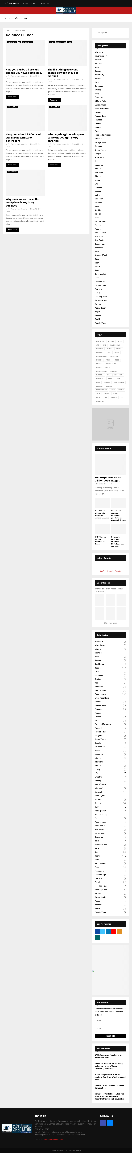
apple (120, 341)
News (97, 206)
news (98, 382)
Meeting (98, 191)
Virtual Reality (100, 308)
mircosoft (100, 378)
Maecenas (100, 375)
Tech (97, 278)
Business (98, 78)
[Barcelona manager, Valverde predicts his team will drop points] (118, 503)
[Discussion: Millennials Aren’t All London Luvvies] (102, 503)
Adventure (99, 52)
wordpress (100, 401)
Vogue (70, 42)
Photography (100, 221)
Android (98, 63)
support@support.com (18, 18)
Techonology (100, 285)
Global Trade (100, 150)
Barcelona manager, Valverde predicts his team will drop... (118, 515)
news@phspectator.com (54, 1139)
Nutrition (98, 210)
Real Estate (99, 240)
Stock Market (100, 274)
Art (97, 345)
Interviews (99, 172)
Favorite (118, 571)
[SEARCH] (123, 32)
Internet (98, 169)
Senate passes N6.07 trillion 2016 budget (108, 479)
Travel (97, 293)
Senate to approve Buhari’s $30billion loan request (118, 541)
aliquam (111, 341)
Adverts (98, 60)
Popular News (100, 233)
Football (98, 139)
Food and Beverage (103, 135)
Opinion (98, 214)
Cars (97, 82)
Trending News (101, 297)
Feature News (100, 116)
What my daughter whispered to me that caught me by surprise (66, 137)
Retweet (110, 571)
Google (98, 154)
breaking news (115, 345)
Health (97, 161)
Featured (98, 120)
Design (98, 94)
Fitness (98, 127)
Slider (97, 259)
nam (118, 378)
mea (108, 375)
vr (122, 397)
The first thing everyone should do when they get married (63, 73)
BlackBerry (99, 75)
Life (19, 42)
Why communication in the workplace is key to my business (22, 202)
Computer (99, 86)
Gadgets (98, 146)
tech (98, 393)
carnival (99, 352)
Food (97, 131)
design (116, 352)
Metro (97, 195)
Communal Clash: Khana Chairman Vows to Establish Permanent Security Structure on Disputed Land (110, 1096)
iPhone (98, 176)
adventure (100, 341)
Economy (99, 97)
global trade (111, 363)
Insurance (99, 165)
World (97, 319)
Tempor (106, 393)
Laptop (97, 180)
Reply (102, 571)
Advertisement (101, 56)
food (117, 360)
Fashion (98, 112)
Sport (97, 263)
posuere (99, 386)
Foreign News (100, 142)
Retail (97, 251)
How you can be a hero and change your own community (24, 71)
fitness (108, 360)
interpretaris (101, 371)
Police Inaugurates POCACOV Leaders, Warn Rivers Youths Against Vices (110, 1077)
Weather (98, 315)
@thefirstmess (110, 623)
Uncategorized (101, 300)
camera (109, 349)
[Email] (110, 1123)
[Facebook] (103, 1123)
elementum (114, 356)
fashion (99, 360)
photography (119, 382)
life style (113, 371)
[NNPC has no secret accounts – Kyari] (102, 529)
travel (115, 393)
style (113, 390)
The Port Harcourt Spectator (17, 76)
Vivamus (114, 397)
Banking (98, 71)
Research (99, 248)
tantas (121, 390)
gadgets (99, 363)
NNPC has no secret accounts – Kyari (100, 540)
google (99, 367)
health (107, 367)
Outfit (97, 218)
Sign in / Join (45, 3)
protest (109, 386)
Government (100, 157)
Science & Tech (27, 42)
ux (106, 397)
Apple (97, 67)
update (98, 397)
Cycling (98, 90)
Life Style (98, 188)
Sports (97, 267)
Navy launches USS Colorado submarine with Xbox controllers (24, 137)
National (98, 203)
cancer (118, 349)
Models (111, 378)
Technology (100, 281)
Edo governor (101, 356)
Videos (98, 304)
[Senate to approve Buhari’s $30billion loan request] (118, 529)
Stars (97, 270)
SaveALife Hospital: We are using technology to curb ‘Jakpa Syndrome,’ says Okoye (109, 1066)
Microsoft (99, 199)
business (99, 349)
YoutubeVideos (101, 323)
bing (104, 345)
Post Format (100, 236)
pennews (107, 382)
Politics (52, 42)
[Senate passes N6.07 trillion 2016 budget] (110, 464)
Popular (98, 229)
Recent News (100, 244)
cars (108, 352)
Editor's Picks (100, 101)
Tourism (98, 289)
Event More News (102, 109)
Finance (98, 124)
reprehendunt (101, 390)
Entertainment (12, 42)
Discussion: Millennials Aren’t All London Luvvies (102, 514)
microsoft (118, 375)
